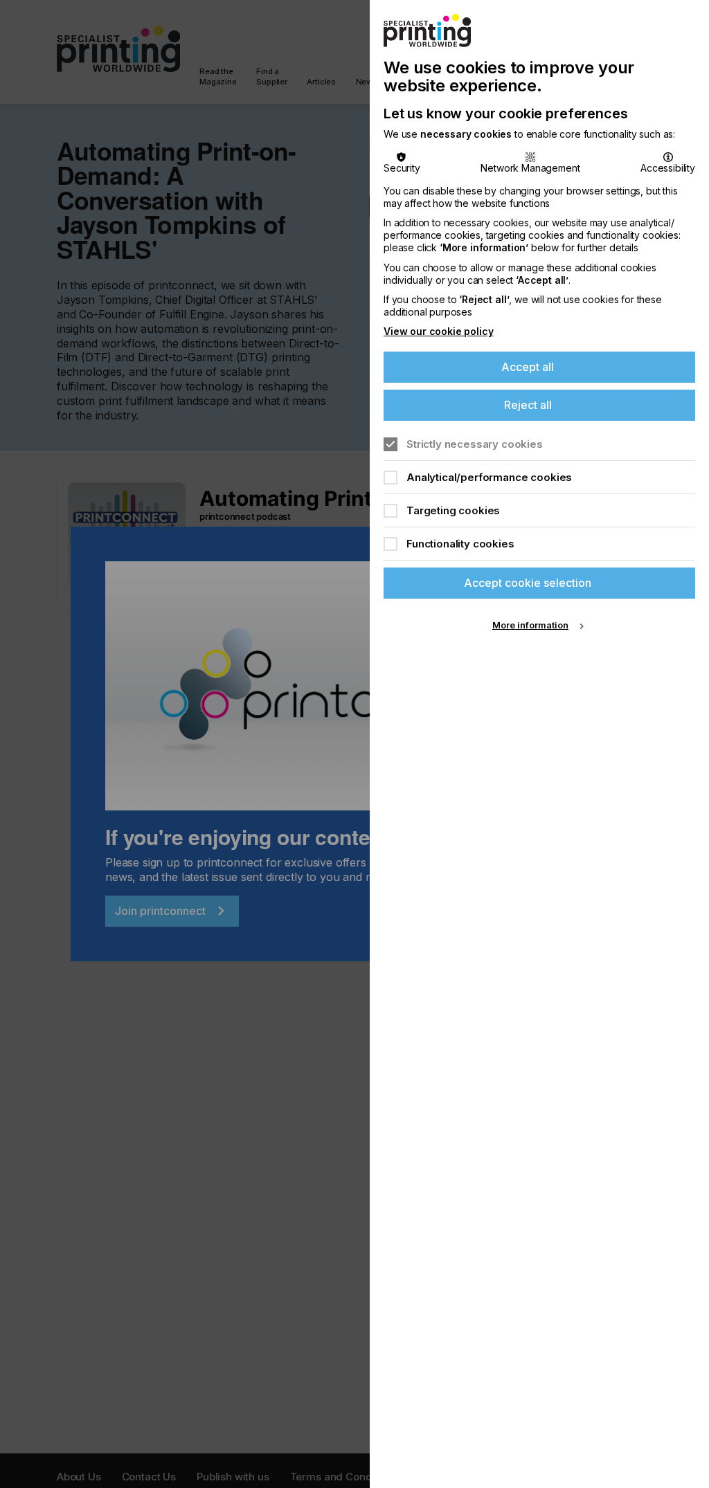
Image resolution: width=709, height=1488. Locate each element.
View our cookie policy (438, 331)
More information (530, 624)
